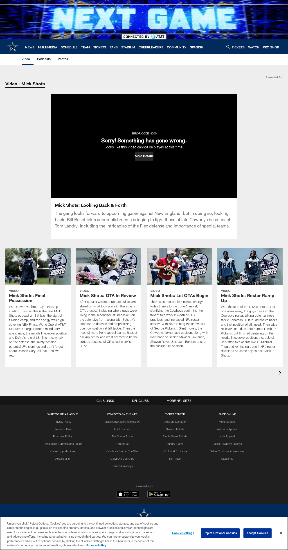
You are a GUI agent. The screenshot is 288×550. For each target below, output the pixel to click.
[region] (144, 533)
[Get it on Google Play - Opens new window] (158, 496)
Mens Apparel (227, 421)
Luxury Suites (175, 443)
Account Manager (175, 421)
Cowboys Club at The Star (122, 451)
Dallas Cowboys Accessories (227, 451)
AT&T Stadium (122, 429)
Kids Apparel (227, 436)
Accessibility (62, 458)
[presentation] (281, 373)
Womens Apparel (227, 429)
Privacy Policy (62, 421)
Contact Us (122, 443)
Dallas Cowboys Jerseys (227, 443)
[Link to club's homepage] (12, 46)
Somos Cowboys (122, 466)
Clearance (227, 458)
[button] (144, 156)
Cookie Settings (183, 533)
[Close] (281, 533)
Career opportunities (62, 451)
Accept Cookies (257, 533)
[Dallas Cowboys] (144, 515)
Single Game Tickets (175, 436)
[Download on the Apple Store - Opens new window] (127, 495)
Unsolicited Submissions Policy (63, 443)
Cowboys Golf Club (122, 458)
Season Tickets (175, 429)
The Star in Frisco (122, 436)
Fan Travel (175, 458)
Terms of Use (63, 429)
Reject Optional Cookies (220, 533)
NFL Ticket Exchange (175, 451)
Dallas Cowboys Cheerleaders (122, 421)
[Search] (228, 47)
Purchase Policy (62, 436)
